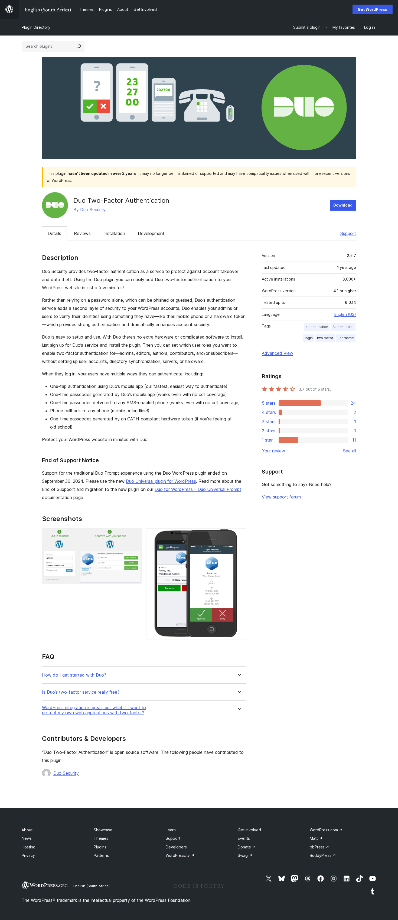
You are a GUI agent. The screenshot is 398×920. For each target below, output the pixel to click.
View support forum (281, 497)
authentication (317, 327)
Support (348, 233)
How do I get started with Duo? (74, 675)
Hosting (28, 847)
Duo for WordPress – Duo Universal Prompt (198, 489)
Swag (245, 855)
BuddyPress (323, 855)
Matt (316, 838)
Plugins (100, 847)
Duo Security (93, 209)
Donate (247, 847)
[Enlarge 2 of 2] (239, 535)
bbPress (319, 847)
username (346, 338)
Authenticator (343, 327)
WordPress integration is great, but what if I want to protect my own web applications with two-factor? (94, 710)
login (309, 338)
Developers (176, 847)
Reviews (82, 233)
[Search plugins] (79, 46)
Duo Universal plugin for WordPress (161, 481)
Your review (273, 450)
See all (349, 450)
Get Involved (249, 830)
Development (151, 233)
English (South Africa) (91, 886)
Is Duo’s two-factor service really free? (80, 692)
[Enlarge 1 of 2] (134, 535)
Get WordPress (372, 9)
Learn (171, 830)
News (27, 838)
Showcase (103, 830)
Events (244, 838)
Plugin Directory (36, 27)
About (27, 830)
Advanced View (277, 353)
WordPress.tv (180, 855)
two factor (325, 338)
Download (343, 205)
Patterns (101, 855)
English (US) (345, 314)
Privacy (28, 855)
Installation (114, 233)
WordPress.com (326, 830)
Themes (101, 838)
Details (54, 233)
